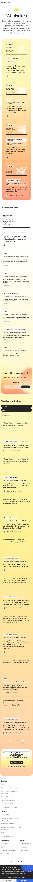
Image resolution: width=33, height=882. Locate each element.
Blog (2, 847)
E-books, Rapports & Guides (8, 850)
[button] (30, 2)
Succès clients (5, 844)
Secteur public (5, 815)
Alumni (3, 833)
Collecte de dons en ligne (8, 800)
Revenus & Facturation (7, 797)
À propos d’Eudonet (25, 844)
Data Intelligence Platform (8, 804)
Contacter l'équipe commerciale (17, 766)
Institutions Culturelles (7, 836)
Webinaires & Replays (7, 854)
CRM (2, 784)
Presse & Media (24, 850)
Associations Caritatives (7, 824)
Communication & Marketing (9, 788)
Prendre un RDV (15, 762)
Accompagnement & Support (9, 807)
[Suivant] (22, 740)
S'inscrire (25, 387)
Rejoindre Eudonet (25, 847)
